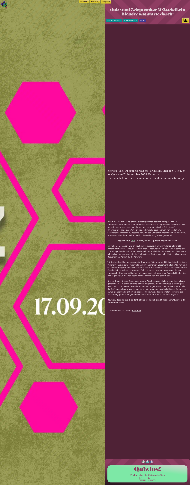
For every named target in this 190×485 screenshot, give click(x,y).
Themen (83, 1)
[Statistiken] (185, 20)
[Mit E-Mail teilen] (147, 462)
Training (95, 1)
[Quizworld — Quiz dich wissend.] (13, 5)
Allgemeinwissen (130, 20)
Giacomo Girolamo (166, 265)
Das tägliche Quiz (114, 20)
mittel (142, 20)
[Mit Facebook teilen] (151, 462)
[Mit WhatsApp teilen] (143, 462)
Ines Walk (136, 310)
